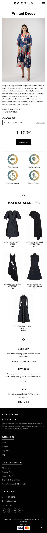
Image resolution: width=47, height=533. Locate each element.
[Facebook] (4, 510)
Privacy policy (7, 468)
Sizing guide (40, 123)
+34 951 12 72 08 (11, 497)
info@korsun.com (11, 501)
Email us (23, 402)
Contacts (5, 446)
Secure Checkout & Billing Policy (14, 484)
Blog (3, 454)
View (23, 382)
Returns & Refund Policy (11, 480)
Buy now (23, 142)
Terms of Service (8, 476)
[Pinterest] (15, 510)
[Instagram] (9, 510)
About (4, 442)
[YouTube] (20, 510)
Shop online (6, 450)
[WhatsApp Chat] (41, 527)
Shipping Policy (7, 472)
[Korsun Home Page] (23, 3)
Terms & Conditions (23, 361)
